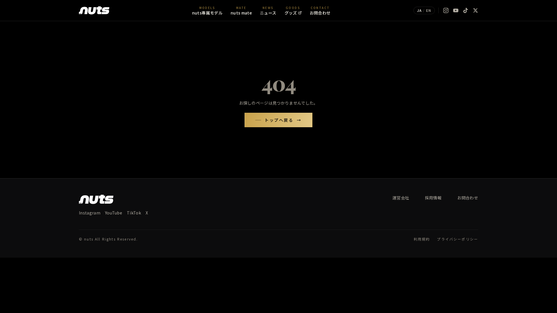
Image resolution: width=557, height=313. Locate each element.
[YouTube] (455, 10)
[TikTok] (465, 10)
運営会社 (401, 198)
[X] (475, 10)
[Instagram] (446, 10)
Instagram (89, 213)
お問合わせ (467, 198)
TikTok (134, 213)
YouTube (113, 213)
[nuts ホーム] (94, 10)
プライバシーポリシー (457, 239)
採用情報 (433, 198)
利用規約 (422, 239)
